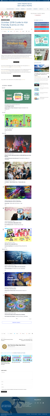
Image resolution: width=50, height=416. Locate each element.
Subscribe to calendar (16, 322)
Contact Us (38, 0)
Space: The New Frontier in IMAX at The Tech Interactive (15, 266)
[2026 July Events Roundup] (27, 358)
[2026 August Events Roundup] (17, 358)
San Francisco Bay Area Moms (8, 29)
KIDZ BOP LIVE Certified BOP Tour (11, 244)
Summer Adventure (8, 130)
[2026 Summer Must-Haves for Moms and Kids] (36, 98)
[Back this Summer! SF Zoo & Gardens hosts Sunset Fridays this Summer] (6, 358)
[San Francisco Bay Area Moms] (25, 4)
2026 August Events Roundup (16, 362)
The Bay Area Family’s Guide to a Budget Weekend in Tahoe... (41, 74)
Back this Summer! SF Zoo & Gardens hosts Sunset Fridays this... (44, 84)
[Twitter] (48, 0)
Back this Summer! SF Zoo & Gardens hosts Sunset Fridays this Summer (5, 363)
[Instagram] (45, 0)
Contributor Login (44, 414)
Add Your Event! (16, 0)
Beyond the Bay (37, 71)
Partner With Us (11, 0)
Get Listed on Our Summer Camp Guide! (31, 0)
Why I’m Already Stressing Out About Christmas (7, 340)
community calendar (5, 70)
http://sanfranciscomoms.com (11, 346)
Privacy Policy (28, 414)
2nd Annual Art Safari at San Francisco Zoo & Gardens (15, 314)
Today (17, 318)
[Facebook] (43, 0)
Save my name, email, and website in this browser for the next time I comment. (14, 389)
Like (47, 22)
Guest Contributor (37, 76)
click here (23, 79)
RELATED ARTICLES (7, 353)
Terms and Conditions (34, 414)
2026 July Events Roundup (26, 362)
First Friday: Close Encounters (10, 288)
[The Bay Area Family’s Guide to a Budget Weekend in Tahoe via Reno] (41, 68)
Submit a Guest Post (22, 0)
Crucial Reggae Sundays (9, 106)
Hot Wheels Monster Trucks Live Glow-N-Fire (13, 201)
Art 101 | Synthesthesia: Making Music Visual (13, 222)
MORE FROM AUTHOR (19, 353)
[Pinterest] (46, 0)
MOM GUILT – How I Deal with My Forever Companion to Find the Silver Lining (25, 340)
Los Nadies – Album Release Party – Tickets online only (15, 182)
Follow (47, 24)
